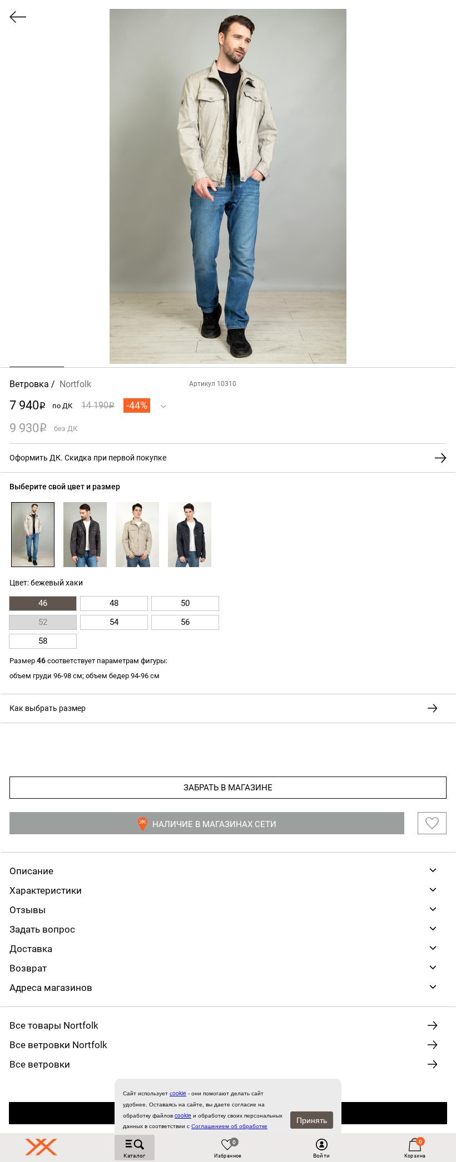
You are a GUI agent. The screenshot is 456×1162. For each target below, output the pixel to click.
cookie (183, 1115)
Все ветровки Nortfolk (58, 1044)
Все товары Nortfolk (53, 1025)
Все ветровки (39, 1064)
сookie (178, 1093)
